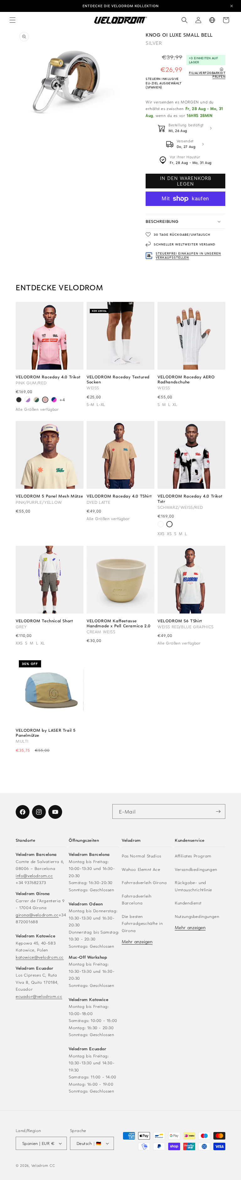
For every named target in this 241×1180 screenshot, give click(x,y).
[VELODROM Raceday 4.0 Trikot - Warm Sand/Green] (36, 400)
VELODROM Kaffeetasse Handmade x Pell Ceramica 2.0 (119, 623)
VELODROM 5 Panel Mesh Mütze (49, 495)
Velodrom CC (43, 1165)
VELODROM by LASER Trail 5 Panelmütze (46, 733)
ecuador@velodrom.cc (39, 996)
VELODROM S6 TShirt (180, 620)
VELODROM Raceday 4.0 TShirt (119, 495)
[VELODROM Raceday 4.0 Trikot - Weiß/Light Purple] (27, 400)
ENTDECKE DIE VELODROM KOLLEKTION (121, 5)
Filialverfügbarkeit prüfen (207, 74)
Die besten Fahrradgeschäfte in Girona (142, 923)
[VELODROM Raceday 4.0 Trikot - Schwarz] (19, 400)
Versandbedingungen (196, 869)
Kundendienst (188, 902)
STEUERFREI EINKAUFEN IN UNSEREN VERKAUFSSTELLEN (188, 255)
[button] (12, 20)
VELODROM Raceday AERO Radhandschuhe (186, 379)
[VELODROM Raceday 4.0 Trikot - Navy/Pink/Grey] (54, 400)
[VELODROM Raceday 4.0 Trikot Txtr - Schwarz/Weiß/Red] (169, 525)
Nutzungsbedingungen (197, 916)
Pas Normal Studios (141, 855)
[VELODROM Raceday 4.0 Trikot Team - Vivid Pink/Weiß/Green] (161, 525)
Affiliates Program (193, 855)
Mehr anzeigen (137, 942)
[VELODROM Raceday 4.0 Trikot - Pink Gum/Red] (45, 400)
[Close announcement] (231, 6)
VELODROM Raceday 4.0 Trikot (48, 376)
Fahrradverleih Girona (144, 882)
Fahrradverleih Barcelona (136, 899)
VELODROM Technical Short (44, 620)
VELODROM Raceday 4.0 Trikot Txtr (190, 498)
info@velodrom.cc (34, 875)
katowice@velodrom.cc (40, 957)
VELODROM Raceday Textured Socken (118, 379)
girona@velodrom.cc (37, 914)
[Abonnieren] (218, 811)
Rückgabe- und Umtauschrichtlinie (193, 886)
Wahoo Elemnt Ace (141, 869)
